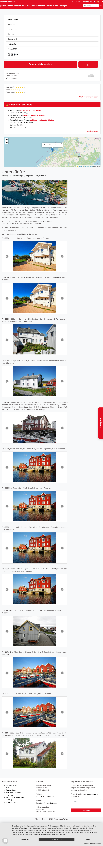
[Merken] (88, 64)
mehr (88, 839)
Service (11, 34)
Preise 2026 (12, 49)
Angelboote (12, 24)
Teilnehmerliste (12, 802)
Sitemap (9, 800)
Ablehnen (25, 839)
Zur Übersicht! (92, 131)
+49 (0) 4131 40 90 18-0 (45, 797)
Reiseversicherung (13, 785)
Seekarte (11, 39)
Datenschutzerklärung (95, 843)
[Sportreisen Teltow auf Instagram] (97, 1)
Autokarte (12, 44)
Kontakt (79, 1)
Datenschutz (11, 790)
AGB (7, 788)
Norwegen (5, 176)
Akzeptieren (56, 839)
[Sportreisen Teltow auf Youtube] (101, 1)
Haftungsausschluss (13, 792)
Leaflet (80, 166)
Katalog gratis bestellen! (15, 797)
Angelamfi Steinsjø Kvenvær (36, 176)
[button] (52, 150)
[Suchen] (101, 6)
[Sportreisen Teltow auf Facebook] (93, 1)
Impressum (10, 795)
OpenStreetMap (88, 166)
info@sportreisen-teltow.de (46, 803)
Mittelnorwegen (18, 176)
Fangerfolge (12, 29)
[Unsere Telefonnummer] (74, 1)
